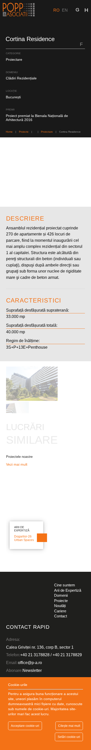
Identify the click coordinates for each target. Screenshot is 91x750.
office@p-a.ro (30, 662)
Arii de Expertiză (67, 590)
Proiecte (61, 600)
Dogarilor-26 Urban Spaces (24, 538)
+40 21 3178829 (67, 654)
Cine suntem (64, 585)
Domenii (61, 595)
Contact (60, 616)
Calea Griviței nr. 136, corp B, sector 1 (40, 647)
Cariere (60, 611)
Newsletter (32, 670)
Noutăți (60, 606)
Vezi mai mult (17, 464)
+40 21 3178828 (35, 654)
